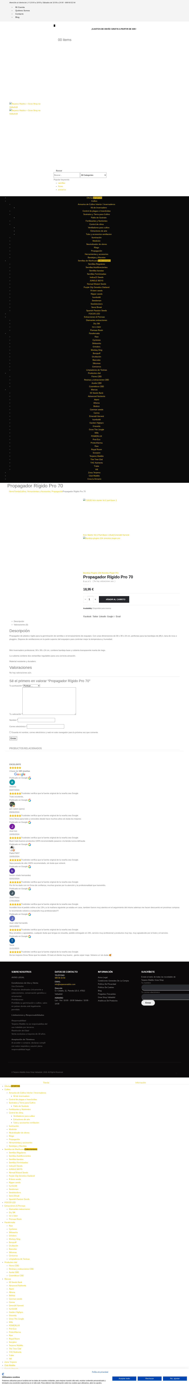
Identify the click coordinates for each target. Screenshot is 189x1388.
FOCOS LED (94, 314)
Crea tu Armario (94, 479)
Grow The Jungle (96, 429)
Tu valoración (15, 714)
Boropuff (96, 353)
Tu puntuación (16, 686)
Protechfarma (97, 443)
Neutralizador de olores (96, 244)
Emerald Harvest (96, 416)
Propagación (96, 251)
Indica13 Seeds (96, 277)
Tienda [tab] (46, 1083)
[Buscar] (109, 175)
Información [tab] (140, 1083)
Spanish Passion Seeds (96, 310)
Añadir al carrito (115, 599)
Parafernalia (94, 333)
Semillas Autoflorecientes (97, 267)
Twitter (95, 616)
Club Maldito (94, 476)
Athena (96, 403)
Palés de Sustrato (99, 217)
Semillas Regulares (96, 264)
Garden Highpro (97, 423)
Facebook (87, 616)
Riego (96, 247)
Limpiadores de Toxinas (96, 370)
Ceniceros (96, 366)
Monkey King (96, 350)
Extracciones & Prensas (94, 317)
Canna (96, 413)
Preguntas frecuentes (107, 994)
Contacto (19, 14)
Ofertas (94, 198)
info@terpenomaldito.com (65, 984)
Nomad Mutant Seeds (96, 284)
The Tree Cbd (96, 459)
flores (60, 186)
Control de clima (96, 224)
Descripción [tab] (19, 621)
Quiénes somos (22, 10)
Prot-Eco (96, 439)
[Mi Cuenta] (56, 34)
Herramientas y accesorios (96, 254)
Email (118, 616)
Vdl (96, 469)
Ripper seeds (96, 294)
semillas (61, 183)
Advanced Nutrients (96, 396)
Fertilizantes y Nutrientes (96, 221)
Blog (17, 17)
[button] (58, 171)
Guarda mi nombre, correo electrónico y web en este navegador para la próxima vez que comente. (55, 732)
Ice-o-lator (96, 327)
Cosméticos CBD (96, 386)
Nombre (13, 720)
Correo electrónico (18, 726)
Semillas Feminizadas (96, 274)
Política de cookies (106, 987)
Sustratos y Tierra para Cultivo (96, 214)
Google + (111, 616)
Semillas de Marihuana (94, 261)
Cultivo (94, 201)
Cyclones (97, 340)
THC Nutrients (96, 463)
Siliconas (96, 363)
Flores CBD (96, 376)
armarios (62, 189)
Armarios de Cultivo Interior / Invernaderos (96, 204)
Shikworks (96, 343)
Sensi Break (96, 307)
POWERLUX (96, 436)
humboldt (96, 297)
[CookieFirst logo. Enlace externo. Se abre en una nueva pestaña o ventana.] (3, 1374)
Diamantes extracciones (96, 320)
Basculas (96, 360)
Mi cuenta (20, 7)
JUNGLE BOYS (96, 280)
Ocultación (96, 357)
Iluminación (97, 237)
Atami (96, 399)
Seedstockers (97, 304)
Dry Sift (96, 323)
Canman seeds (96, 409)
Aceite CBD (97, 383)
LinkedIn (102, 616)
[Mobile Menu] (54, 26)
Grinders (96, 347)
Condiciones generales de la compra (113, 981)
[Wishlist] (63, 34)
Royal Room (96, 449)
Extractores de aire (98, 231)
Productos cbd (94, 373)
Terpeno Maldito (97, 456)
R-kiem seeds (96, 290)
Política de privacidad (107, 984)
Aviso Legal (103, 977)
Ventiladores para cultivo (98, 227)
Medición (96, 241)
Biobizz (96, 406)
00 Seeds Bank (96, 393)
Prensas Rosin (96, 330)
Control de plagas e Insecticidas (97, 211)
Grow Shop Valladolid (106, 997)
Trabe (96, 466)
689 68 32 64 (60, 978)
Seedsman (96, 300)
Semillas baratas (96, 271)
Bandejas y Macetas (96, 257)
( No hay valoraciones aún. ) (104, 581)
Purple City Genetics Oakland (96, 287)
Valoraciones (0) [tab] (21, 625)
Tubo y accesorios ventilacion (99, 234)
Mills (97, 433)
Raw (97, 337)
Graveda (96, 426)
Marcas (94, 389)
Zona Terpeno (94, 472)
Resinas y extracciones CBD (96, 380)
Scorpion (96, 453)
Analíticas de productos (108, 1001)
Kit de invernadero (99, 207)
